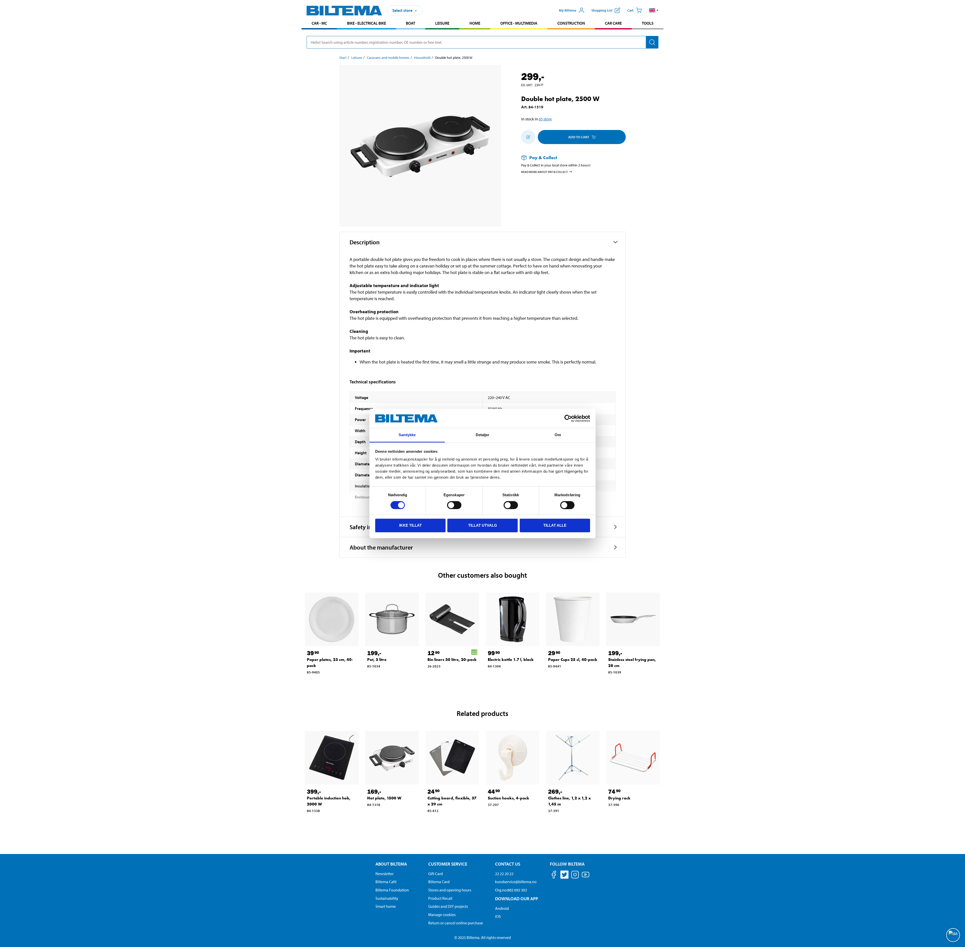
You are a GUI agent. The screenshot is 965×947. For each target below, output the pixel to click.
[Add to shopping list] (528, 137)
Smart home (385, 906)
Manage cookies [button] (442, 914)
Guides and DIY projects (448, 906)
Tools (647, 23)
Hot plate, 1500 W (384, 798)
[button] (654, 10)
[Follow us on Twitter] (564, 875)
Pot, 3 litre (377, 659)
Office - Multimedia (518, 23)
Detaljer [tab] (483, 435)
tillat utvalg (482, 525)
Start (343, 57)
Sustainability (386, 898)
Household (422, 57)
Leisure (442, 23)
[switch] (454, 505)
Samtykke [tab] (407, 435)
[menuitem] (319, 23)
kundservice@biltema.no (516, 881)
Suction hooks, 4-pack (508, 798)
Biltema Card (439, 881)
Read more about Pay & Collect (544, 171)
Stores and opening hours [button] (449, 889)
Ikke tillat (410, 525)
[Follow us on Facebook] (554, 875)
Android (502, 908)
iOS (498, 916)
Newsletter (384, 873)
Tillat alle (554, 525)
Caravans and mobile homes (388, 57)
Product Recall (440, 898)
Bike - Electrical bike (366, 23)
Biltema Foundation (392, 889)
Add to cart (578, 137)
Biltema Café (386, 881)
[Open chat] (953, 935)
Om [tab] (558, 435)
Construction (571, 23)
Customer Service (447, 864)
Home (474, 23)
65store (545, 118)
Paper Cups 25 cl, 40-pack (572, 659)
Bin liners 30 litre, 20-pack (452, 659)
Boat (410, 23)
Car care (613, 23)
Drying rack (619, 798)
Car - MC (319, 23)
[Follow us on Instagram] (575, 875)
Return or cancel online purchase (455, 922)
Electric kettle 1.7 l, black (511, 659)
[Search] (652, 42)
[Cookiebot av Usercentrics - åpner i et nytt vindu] (568, 418)
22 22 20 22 (504, 873)
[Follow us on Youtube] (586, 877)
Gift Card (435, 873)
